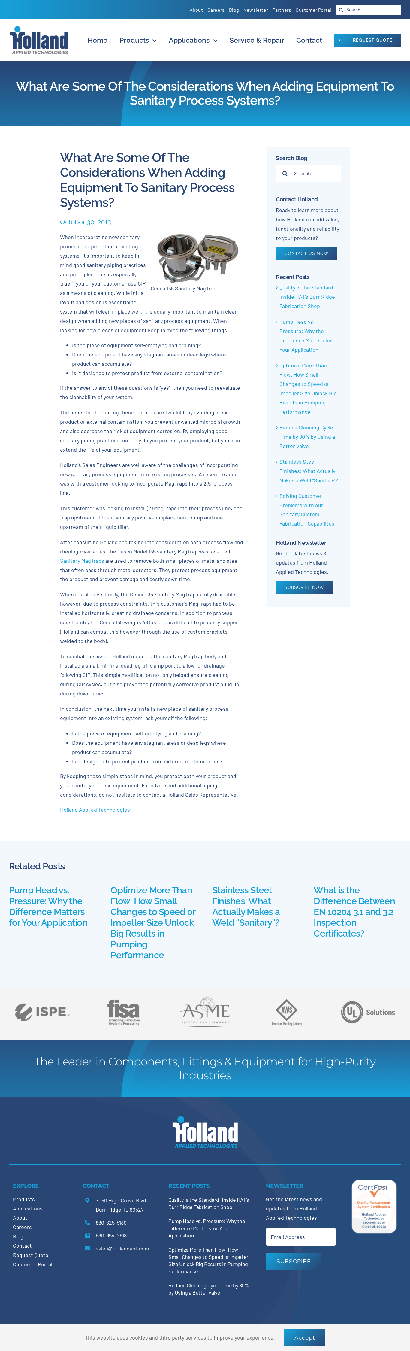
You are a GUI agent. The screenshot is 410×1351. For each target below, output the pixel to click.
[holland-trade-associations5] (368, 996)
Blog (18, 1236)
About (20, 1217)
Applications (28, 1208)
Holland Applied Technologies (95, 809)
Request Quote (30, 1255)
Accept (304, 1337)
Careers (22, 1227)
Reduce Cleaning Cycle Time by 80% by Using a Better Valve (307, 436)
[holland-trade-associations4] (123, 1001)
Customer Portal (32, 1264)
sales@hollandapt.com (122, 1248)
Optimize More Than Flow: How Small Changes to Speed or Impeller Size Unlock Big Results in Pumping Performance (152, 922)
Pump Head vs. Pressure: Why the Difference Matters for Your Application (48, 906)
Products (24, 1199)
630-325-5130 (111, 1222)
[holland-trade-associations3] (286, 1001)
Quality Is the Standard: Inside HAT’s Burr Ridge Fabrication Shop (307, 296)
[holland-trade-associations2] (205, 998)
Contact (22, 1245)
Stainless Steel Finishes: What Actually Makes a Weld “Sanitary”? (308, 470)
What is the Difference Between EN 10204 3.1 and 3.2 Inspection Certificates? (354, 912)
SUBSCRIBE (293, 1261)
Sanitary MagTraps (82, 560)
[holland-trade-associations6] (42, 996)
